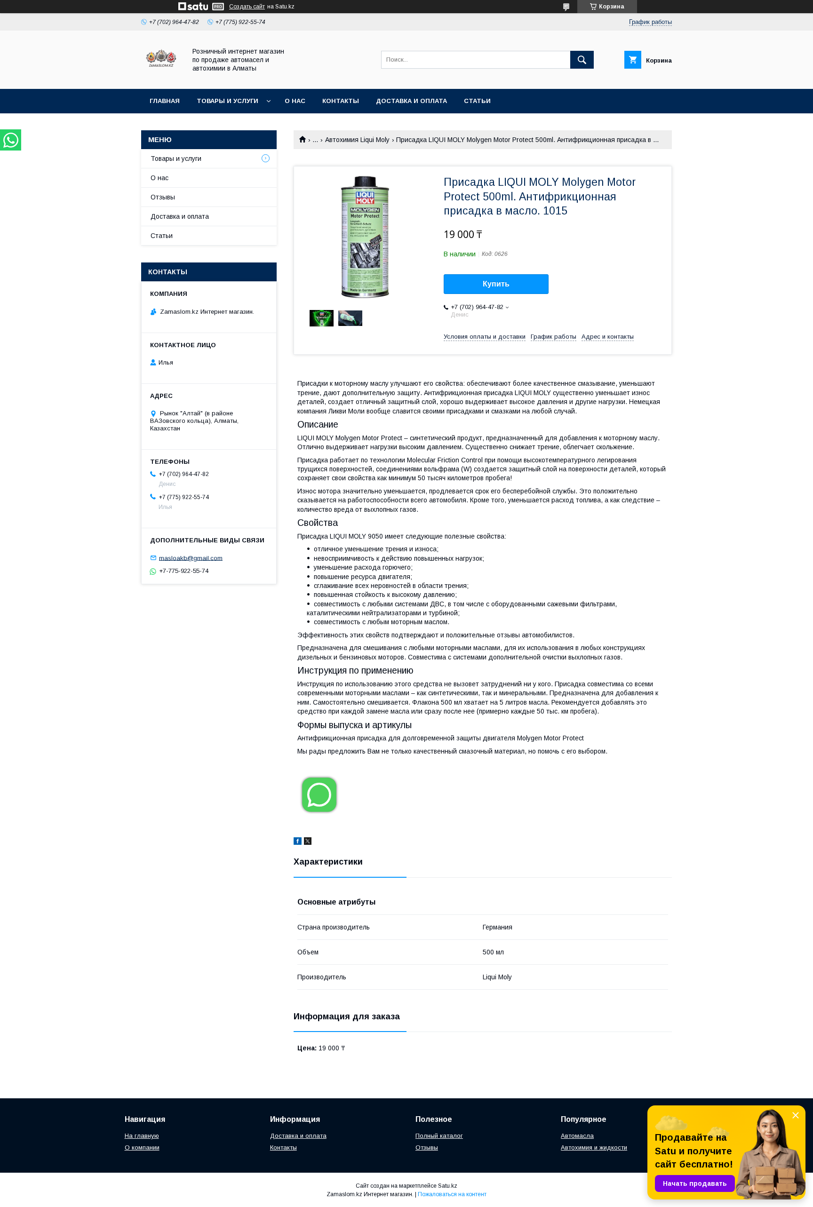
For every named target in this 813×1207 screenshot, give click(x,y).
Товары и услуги (227, 100)
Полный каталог (439, 1135)
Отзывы (163, 197)
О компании (142, 1147)
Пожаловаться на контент (452, 1194)
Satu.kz (447, 1186)
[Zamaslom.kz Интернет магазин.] (161, 76)
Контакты (340, 100)
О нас (295, 100)
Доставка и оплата (411, 100)
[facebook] (298, 842)
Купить (496, 284)
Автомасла (577, 1135)
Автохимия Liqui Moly (357, 139)
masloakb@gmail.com (191, 557)
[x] (307, 842)
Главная (165, 100)
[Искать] (582, 60)
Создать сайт (247, 6)
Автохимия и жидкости (594, 1147)
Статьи (477, 100)
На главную (142, 1135)
